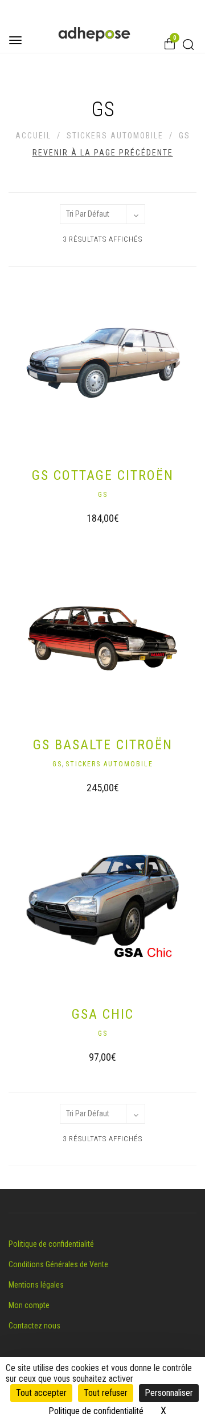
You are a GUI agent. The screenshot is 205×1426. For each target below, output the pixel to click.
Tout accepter (41, 1392)
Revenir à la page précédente (102, 152)
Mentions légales (36, 1284)
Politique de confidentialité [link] (96, 1411)
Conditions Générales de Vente (58, 1264)
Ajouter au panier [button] (91, 519)
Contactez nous (34, 1325)
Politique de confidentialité (51, 1243)
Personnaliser (169, 1392)
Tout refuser (106, 1392)
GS (103, 495)
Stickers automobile (115, 135)
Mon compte (29, 1305)
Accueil (33, 135)
